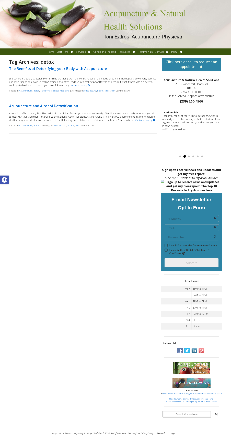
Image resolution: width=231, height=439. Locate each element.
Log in (173, 433)
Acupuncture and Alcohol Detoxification (43, 106)
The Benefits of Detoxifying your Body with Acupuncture (58, 68)
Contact (159, 52)
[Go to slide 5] (197, 156)
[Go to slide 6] (202, 156)
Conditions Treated (104, 52)
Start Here (62, 52)
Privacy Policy (147, 433)
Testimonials (145, 52)
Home (51, 52)
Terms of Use (134, 433)
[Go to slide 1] (180, 156)
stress (107, 90)
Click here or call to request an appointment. (191, 64)
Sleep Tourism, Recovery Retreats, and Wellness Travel (191, 398)
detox (36, 90)
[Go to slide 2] (184, 156)
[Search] (217, 414)
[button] (4, 180)
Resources (124, 52)
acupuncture (89, 90)
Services (81, 52)
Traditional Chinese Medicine (54, 90)
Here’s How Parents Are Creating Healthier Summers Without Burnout (192, 393)
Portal (174, 52)
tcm (113, 90)
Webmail (160, 433)
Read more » (169, 152)
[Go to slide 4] (193, 156)
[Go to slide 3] (189, 156)
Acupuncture (25, 90)
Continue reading (79, 85)
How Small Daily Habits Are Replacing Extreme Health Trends (191, 401)
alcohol (70, 125)
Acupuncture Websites (62, 433)
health (100, 90)
